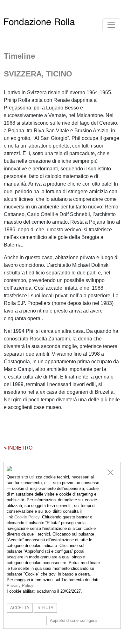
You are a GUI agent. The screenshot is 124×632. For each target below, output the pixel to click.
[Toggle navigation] (111, 24)
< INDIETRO (18, 448)
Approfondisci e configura (73, 620)
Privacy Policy (20, 585)
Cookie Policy (26, 517)
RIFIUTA (45, 607)
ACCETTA (19, 607)
